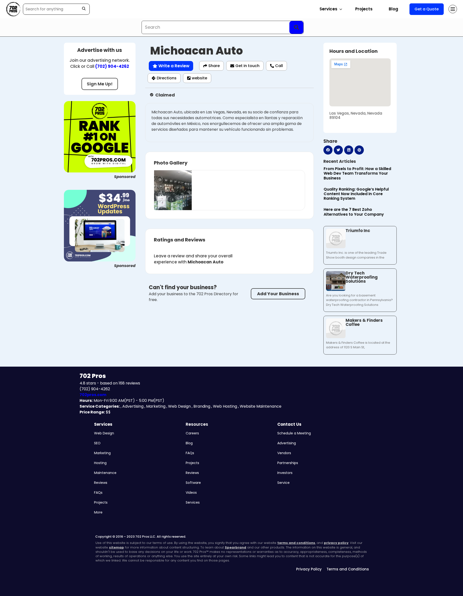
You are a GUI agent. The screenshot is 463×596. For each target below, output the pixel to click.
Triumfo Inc (358, 230)
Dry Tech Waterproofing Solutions (362, 277)
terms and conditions (296, 543)
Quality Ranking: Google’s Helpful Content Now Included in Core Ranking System (356, 193)
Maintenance (105, 472)
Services (103, 424)
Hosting (100, 462)
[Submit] (296, 27)
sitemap (116, 547)
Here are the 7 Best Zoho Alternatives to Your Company (354, 212)
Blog (393, 9)
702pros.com (93, 394)
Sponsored (125, 176)
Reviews (100, 482)
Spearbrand (235, 547)
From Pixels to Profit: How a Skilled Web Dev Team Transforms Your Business (357, 173)
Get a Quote (427, 9)
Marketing (102, 453)
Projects (364, 9)
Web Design (104, 433)
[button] (328, 150)
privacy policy (336, 543)
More (98, 512)
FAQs (98, 492)
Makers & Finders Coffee (364, 322)
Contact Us (289, 424)
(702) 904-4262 (112, 66)
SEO (97, 443)
